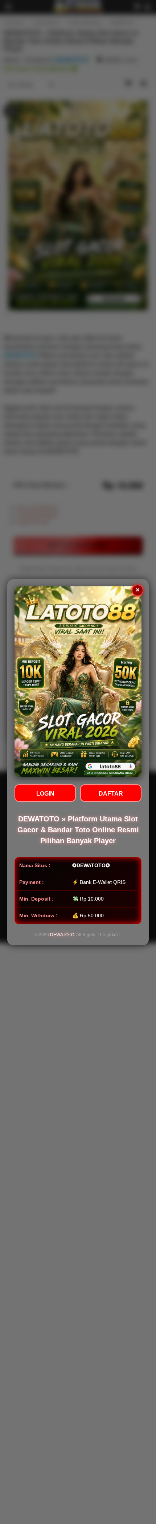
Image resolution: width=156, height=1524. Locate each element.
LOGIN (45, 794)
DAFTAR (111, 794)
